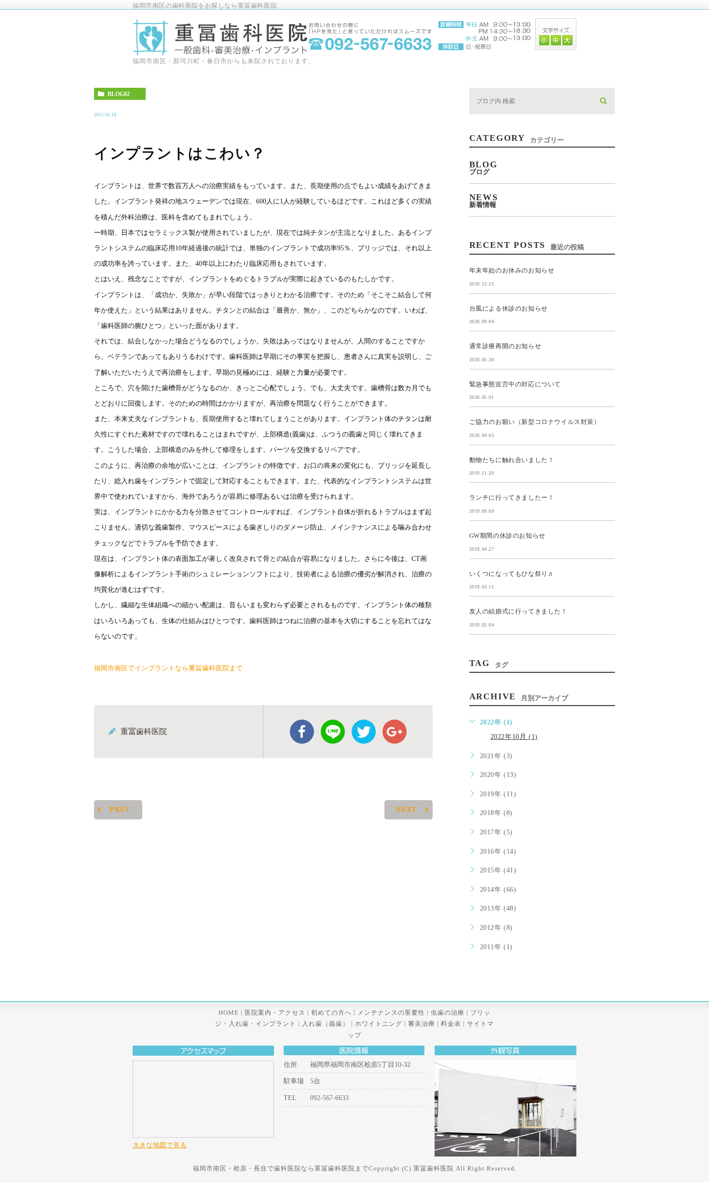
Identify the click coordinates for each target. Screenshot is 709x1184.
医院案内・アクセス (275, 1012)
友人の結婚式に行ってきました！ (518, 611)
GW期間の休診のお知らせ (507, 535)
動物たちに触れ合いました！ (512, 459)
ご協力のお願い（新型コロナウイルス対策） (534, 421)
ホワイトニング (378, 1023)
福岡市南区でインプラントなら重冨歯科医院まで (168, 667)
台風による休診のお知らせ (508, 308)
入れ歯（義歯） (325, 1023)
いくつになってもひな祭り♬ (512, 573)
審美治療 (421, 1023)
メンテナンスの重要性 (391, 1012)
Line (333, 732)
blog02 (119, 94)
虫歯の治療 (447, 1012)
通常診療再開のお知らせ (505, 346)
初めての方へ (331, 1012)
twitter (364, 732)
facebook (302, 732)
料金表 (451, 1023)
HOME (228, 1012)
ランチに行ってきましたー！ (512, 497)
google (394, 732)
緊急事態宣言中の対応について (515, 383)
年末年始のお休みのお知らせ (512, 270)
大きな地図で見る (160, 1145)
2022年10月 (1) (514, 736)
